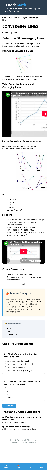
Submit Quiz (9, 405)
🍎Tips (18, 466)
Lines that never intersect (18, 361)
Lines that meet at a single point (21, 364)
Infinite (10, 397)
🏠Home (6, 466)
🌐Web (41, 466)
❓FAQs (29, 466)
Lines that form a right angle (19, 370)
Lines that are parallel (16, 367)
